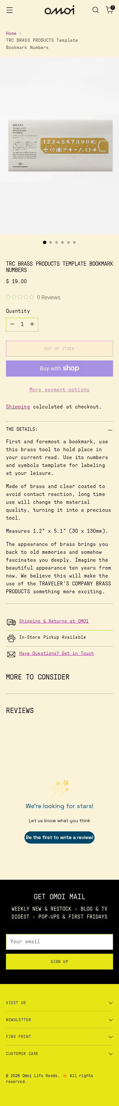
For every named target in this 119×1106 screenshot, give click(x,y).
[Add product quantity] (32, 324)
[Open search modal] (95, 10)
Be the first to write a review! (59, 837)
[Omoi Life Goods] (59, 9)
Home (11, 33)
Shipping (18, 406)
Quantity (18, 311)
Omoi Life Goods (40, 1076)
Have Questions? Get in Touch (56, 653)
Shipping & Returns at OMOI (54, 621)
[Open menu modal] (9, 10)
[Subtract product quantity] (12, 324)
